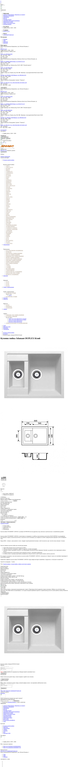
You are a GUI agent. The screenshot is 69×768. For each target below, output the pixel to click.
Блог (4, 732)
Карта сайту (6, 719)
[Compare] (2, 491)
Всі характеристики (5, 503)
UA (4, 138)
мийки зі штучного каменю (24, 564)
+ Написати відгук (4, 593)
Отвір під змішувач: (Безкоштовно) (9, 516)
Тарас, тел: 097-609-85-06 (6, 67)
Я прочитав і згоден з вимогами (13, 702)
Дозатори (5, 730)
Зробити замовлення (5, 156)
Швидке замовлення (11, 522)
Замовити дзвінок (11, 150)
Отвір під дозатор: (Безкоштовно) (8, 518)
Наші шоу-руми (6, 326)
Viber (4, 754)
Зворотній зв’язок (7, 716)
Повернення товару (7, 717)
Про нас (5, 18)
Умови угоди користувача (9, 23)
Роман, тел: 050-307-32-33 (19, 61)
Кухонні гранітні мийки (8, 332)
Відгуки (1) (5, 528)
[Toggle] (1, 47)
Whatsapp (5, 756)
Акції (4, 325)
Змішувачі (5, 727)
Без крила (5, 333)
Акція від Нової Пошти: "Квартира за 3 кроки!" (14, 14)
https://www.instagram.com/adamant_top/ (12, 747)
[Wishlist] (1, 491)
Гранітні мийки (6, 564)
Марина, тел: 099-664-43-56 (19, 75)
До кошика (3, 522)
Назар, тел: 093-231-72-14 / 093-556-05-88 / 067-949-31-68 (14, 82)
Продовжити (3, 673)
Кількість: (3, 519)
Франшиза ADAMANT (8, 15)
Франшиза (5, 328)
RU (9, 138)
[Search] (13, 148)
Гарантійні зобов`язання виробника (11, 20)
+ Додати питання (4, 679)
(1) (1, 490)
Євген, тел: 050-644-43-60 (6, 54)
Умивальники (6, 728)
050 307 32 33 (6, 31)
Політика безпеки (7, 24)
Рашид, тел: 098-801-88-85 (7, 61)
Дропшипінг (6, 17)
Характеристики (7, 526)
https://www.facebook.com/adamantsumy (12, 746)
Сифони (5, 729)
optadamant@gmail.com (8, 34)
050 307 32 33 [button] (4, 751)
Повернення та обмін (8, 21)
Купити (15, 500)
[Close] (1, 11)
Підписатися (16, 700)
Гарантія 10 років (4, 523)
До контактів (3, 129)
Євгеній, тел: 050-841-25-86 (7, 75)
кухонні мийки (14, 564)
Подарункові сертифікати (9, 720)
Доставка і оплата (7, 19)
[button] (34, 3)
